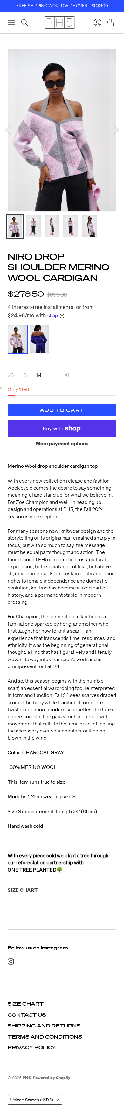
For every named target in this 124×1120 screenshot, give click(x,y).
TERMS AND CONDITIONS (45, 1036)
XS (11, 375)
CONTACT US (27, 1015)
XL (68, 375)
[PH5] (59, 22)
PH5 (27, 1077)
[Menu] (11, 22)
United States (31, 1100)
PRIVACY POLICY (32, 1047)
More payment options (62, 443)
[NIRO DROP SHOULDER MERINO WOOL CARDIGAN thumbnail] (15, 226)
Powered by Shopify (51, 1077)
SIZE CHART (26, 1004)
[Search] (24, 22)
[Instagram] (11, 963)
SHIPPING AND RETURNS (44, 1025)
